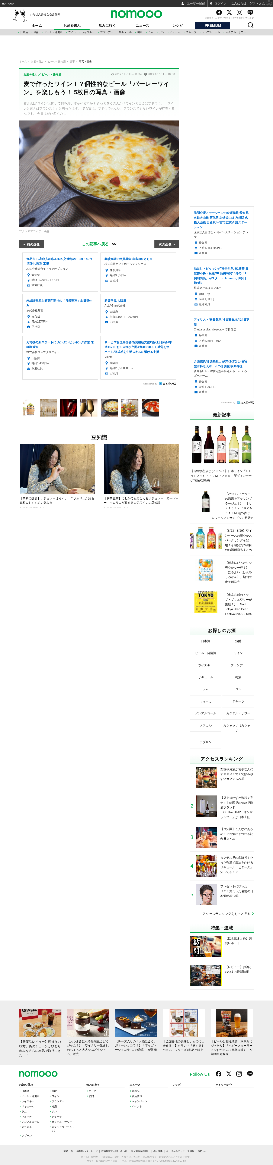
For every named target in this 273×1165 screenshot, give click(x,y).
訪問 (91, 1096)
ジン (161, 32)
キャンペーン (139, 1101)
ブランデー (106, 32)
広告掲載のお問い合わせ (114, 1151)
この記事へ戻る (99, 243)
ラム (150, 32)
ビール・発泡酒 (53, 32)
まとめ (92, 1091)
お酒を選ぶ (72, 25)
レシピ (178, 25)
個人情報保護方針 (140, 1151)
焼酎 (36, 32)
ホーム (37, 25)
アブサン (27, 1135)
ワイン (72, 32)
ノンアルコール (211, 32)
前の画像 (33, 244)
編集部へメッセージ (87, 1151)
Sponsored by (150, 384)
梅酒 (139, 32)
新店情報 (137, 1096)
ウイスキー (88, 32)
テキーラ (191, 32)
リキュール (125, 32)
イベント (137, 1106)
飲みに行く (107, 25)
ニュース (142, 25)
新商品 (135, 1091)
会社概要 (158, 1151)
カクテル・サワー (236, 32)
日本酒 (24, 32)
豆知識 (99, 437)
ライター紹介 (223, 1084)
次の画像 (165, 244)
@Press (202, 1151)
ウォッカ (175, 32)
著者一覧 (68, 1151)
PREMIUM (213, 25)
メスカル (27, 1126)
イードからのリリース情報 (180, 1151)
